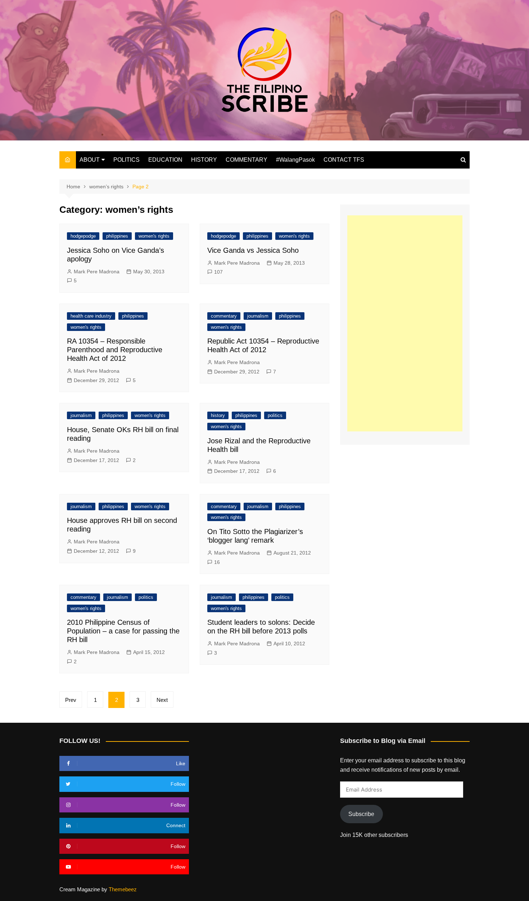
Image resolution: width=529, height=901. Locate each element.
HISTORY (204, 160)
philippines (117, 236)
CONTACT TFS (344, 160)
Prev (70, 700)
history (218, 415)
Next (162, 700)
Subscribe (361, 814)
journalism (257, 316)
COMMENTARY (246, 160)
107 (218, 272)
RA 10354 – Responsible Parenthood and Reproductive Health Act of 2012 (114, 349)
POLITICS (126, 160)
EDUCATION (165, 160)
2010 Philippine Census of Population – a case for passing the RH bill (123, 631)
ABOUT (90, 160)
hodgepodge (83, 236)
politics (275, 415)
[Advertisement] (404, 323)
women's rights (154, 236)
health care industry (91, 316)
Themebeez (123, 889)
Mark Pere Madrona (96, 271)
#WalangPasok (295, 160)
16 (217, 562)
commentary (224, 316)
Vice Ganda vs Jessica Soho (253, 250)
